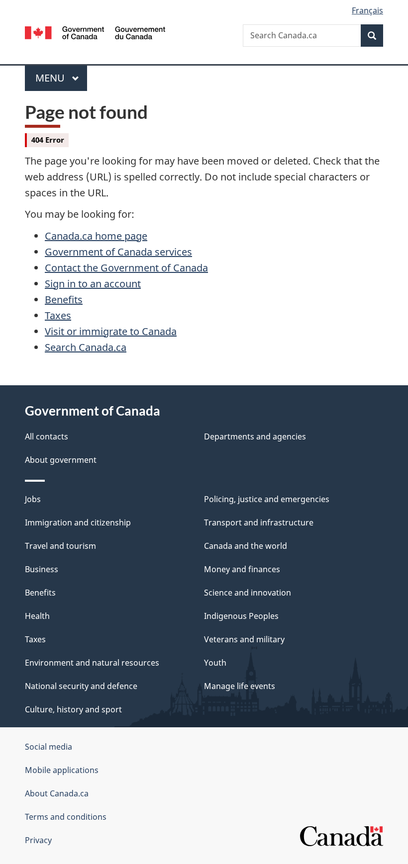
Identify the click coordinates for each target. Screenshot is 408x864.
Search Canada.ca (85, 347)
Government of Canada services (118, 252)
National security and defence (81, 686)
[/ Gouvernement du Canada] (95, 31)
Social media (48, 746)
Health (37, 615)
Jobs (33, 499)
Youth (215, 662)
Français (367, 10)
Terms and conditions (65, 816)
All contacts (46, 436)
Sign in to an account (93, 283)
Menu (51, 78)
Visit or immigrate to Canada (111, 331)
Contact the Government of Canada (126, 267)
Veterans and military (244, 639)
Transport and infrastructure (258, 522)
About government (61, 459)
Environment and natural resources (92, 662)
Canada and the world (245, 545)
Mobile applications (62, 770)
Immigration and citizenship (78, 522)
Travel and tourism (60, 545)
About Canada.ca (57, 793)
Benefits (64, 299)
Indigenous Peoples (241, 615)
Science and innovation (247, 592)
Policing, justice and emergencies (266, 499)
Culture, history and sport (73, 709)
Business (41, 569)
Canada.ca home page (96, 236)
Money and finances (242, 569)
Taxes (58, 315)
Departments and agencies (255, 436)
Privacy (38, 840)
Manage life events (239, 686)
